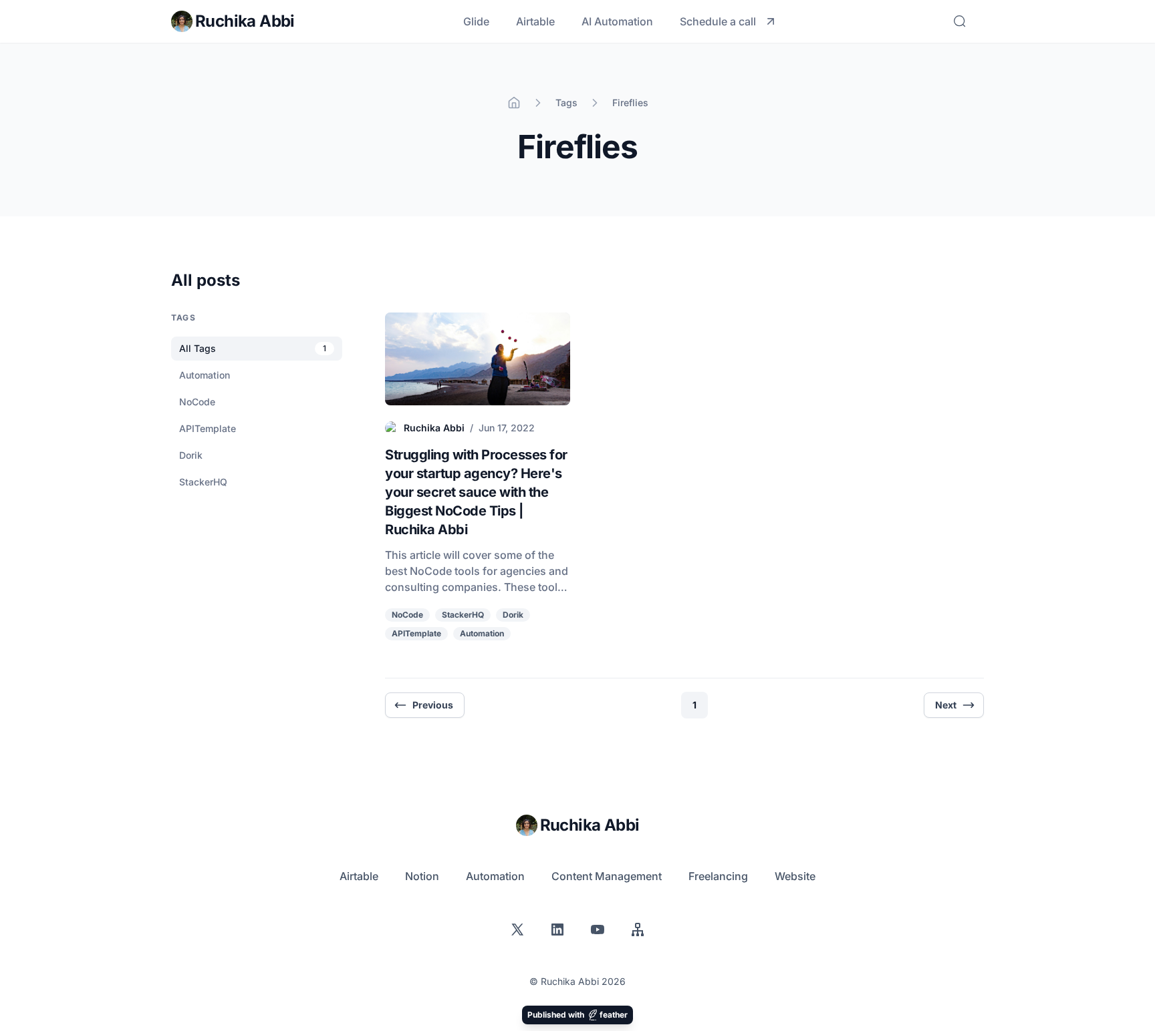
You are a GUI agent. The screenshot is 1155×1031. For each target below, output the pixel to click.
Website (795, 876)
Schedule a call (718, 21)
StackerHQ (463, 615)
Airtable (535, 21)
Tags (566, 102)
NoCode (407, 615)
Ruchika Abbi (434, 427)
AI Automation (617, 21)
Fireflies (630, 102)
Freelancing (718, 876)
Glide (476, 21)
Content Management (606, 876)
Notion (422, 876)
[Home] (514, 103)
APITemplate (416, 633)
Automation (482, 633)
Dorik (513, 615)
